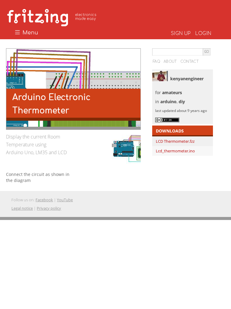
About (170, 61)
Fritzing (52, 17)
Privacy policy (49, 208)
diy (182, 101)
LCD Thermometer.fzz (175, 141)
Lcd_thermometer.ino (175, 151)
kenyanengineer (187, 78)
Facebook (44, 199)
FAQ (156, 61)
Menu (29, 33)
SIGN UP (180, 33)
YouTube (65, 199)
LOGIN (203, 33)
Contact (189, 61)
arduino (168, 101)
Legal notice (22, 208)
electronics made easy (85, 17)
